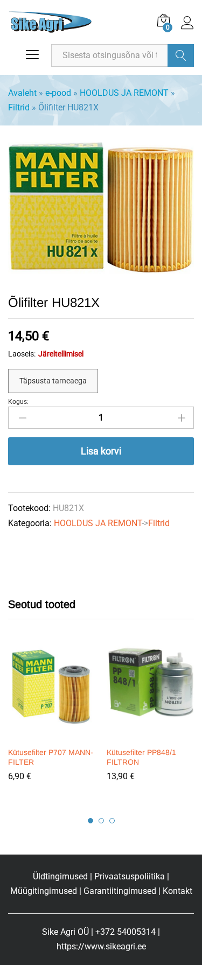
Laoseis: (22, 353)
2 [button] (101, 820)
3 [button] (112, 820)
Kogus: (18, 401)
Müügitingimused (43, 891)
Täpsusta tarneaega (53, 380)
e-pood (58, 93)
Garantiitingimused (119, 891)
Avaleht (22, 93)
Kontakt (177, 891)
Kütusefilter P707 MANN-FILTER (50, 757)
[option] (52, 721)
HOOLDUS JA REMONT (124, 93)
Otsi (181, 55)
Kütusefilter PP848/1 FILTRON (141, 757)
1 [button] (90, 820)
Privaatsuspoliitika (129, 876)
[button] (50, 734)
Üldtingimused (60, 876)
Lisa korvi (101, 451)
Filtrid (19, 107)
